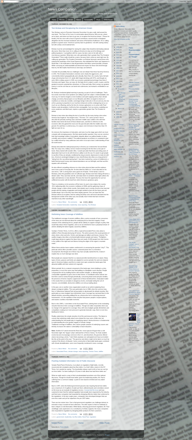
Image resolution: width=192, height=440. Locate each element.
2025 (118, 50)
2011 (118, 86)
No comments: (73, 202)
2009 (118, 114)
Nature (78, 20)
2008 (118, 117)
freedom (116, 156)
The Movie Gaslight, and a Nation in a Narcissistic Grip (134, 245)
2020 (118, 63)
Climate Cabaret (134, 82)
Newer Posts (57, 423)
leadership (73, 205)
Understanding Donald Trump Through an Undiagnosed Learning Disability (134, 103)
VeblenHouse (108, 20)
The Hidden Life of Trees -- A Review (134, 175)
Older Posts (104, 423)
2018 (118, 68)
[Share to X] (88, 202)
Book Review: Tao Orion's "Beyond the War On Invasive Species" (134, 127)
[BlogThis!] (86, 202)
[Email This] (84, 202)
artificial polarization (117, 146)
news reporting (82, 205)
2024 (118, 52)
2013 (118, 81)
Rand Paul (85, 417)
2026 (118, 47)
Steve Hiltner (120, 26)
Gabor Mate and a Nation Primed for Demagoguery (134, 220)
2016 (118, 73)
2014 (118, 78)
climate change (73, 351)
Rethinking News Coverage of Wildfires (67, 214)
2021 (118, 60)
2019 (118, 65)
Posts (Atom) (64, 427)
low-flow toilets (77, 417)
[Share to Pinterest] (92, 202)
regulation (93, 417)
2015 (118, 76)
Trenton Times (93, 351)
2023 (118, 55)
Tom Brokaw (92, 205)
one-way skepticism (117, 139)
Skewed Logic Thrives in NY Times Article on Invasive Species (134, 268)
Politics (116, 143)
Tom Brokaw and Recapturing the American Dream (72, 28)
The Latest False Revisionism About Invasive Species (134, 292)
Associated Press (61, 351)
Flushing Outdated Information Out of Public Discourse (73, 361)
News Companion (62, 9)
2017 (118, 71)
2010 (118, 112)
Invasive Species (119, 131)
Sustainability (88, 20)
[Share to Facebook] (90, 202)
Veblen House (133, 91)
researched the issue (91, 390)
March (120, 108)
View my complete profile (122, 39)
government (60, 417)
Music (98, 20)
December (121, 89)
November (121, 104)
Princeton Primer (134, 89)
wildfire (101, 351)
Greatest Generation (63, 205)
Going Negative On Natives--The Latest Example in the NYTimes (134, 152)
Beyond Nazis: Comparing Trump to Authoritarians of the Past (134, 198)
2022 (118, 57)
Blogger (107, 435)
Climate (70, 20)
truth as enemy (119, 154)
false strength (118, 149)
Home (54, 20)
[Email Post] (80, 202)
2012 (118, 84)
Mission (61, 20)
